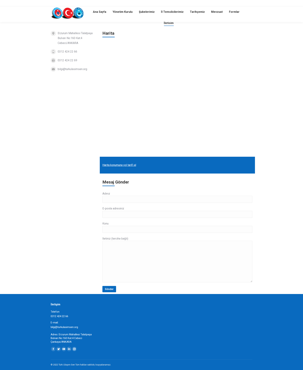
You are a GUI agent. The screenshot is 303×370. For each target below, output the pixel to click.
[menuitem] (99, 11)
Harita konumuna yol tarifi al (119, 165)
